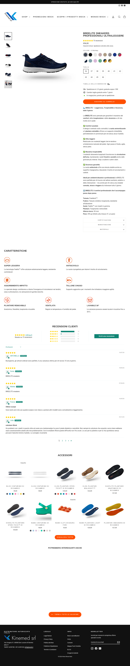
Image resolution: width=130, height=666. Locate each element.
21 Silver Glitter (110, 55)
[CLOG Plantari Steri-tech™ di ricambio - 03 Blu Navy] (55, 494)
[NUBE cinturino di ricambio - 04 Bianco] (39, 531)
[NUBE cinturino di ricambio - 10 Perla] (50, 531)
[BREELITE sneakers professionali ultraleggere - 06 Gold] (17, 592)
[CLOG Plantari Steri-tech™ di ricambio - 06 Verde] (61, 494)
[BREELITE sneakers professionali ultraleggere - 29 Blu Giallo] (20, 595)
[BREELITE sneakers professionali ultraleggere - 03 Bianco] (12, 592)
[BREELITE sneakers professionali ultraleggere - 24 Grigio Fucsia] (25, 592)
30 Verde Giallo (110, 61)
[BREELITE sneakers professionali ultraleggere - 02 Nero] (9, 592)
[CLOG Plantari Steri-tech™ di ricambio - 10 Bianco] (69, 494)
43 (86, 77)
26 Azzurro (90, 61)
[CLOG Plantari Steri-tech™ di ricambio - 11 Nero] (72, 494)
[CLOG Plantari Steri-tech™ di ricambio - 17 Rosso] (75, 494)
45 (97, 77)
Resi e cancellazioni (73, 636)
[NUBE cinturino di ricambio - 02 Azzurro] (33, 531)
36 (86, 71)
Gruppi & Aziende (72, 653)
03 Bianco (95, 55)
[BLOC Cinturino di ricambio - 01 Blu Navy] (7, 494)
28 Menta (100, 61)
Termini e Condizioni (50, 649)
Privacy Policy (48, 639)
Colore (90, 50)
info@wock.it (29, 647)
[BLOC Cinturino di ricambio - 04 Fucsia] (15, 494)
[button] (88, 41)
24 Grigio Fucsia (120, 55)
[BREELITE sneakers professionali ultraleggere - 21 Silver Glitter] (20, 592)
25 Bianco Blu (85, 61)
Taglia (86, 67)
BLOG (69, 649)
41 (114, 71)
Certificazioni (104, 220)
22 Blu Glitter (115, 55)
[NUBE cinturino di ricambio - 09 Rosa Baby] (47, 531)
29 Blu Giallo (105, 61)
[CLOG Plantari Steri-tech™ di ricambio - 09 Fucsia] (66, 494)
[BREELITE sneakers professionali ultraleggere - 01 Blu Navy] (6, 592)
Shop (25, 17)
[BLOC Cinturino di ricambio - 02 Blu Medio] (10, 494)
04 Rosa (100, 55)
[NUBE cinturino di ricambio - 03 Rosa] (36, 531)
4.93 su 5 (28, 335)
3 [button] (65, 441)
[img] (10, 353)
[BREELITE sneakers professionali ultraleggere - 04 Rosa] (14, 592)
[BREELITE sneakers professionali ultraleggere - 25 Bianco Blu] (28, 592)
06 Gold (105, 55)
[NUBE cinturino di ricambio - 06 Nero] (44, 531)
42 (120, 71)
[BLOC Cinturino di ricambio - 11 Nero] (24, 494)
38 (97, 71)
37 (92, 71)
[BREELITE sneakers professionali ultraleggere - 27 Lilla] (14, 595)
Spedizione (97, 46)
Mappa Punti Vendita (74, 646)
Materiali (104, 229)
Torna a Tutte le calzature (66, 614)
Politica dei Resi (49, 642)
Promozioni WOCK (43, 17)
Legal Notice (48, 636)
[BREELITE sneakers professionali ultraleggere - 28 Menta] (17, 595)
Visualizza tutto (65, 537)
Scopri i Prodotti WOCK (71, 17)
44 (92, 77)
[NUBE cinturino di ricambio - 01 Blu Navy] (31, 531)
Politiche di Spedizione (51, 646)
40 (109, 71)
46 (103, 77)
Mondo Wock (99, 17)
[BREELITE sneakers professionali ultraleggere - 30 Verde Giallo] (23, 595)
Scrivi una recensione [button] (106, 336)
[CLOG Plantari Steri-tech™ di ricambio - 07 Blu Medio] (64, 494)
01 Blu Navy (85, 55)
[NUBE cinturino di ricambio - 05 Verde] (42, 531)
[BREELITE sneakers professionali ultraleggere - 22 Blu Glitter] (23, 592)
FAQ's (69, 639)
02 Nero (90, 55)
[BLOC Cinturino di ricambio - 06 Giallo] (21, 494)
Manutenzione (104, 224)
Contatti (70, 642)
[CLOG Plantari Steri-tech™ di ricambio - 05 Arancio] (58, 494)
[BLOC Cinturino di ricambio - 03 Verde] (13, 494)
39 (103, 71)
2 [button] (62, 441)
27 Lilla (95, 61)
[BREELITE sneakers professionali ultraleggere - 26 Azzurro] (31, 592)
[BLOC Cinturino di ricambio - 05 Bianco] (18, 494)
